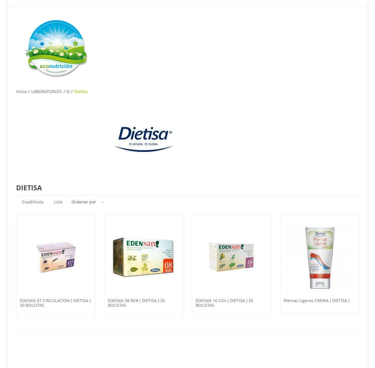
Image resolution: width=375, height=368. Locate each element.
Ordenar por (83, 202)
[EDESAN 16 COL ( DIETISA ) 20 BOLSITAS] (231, 257)
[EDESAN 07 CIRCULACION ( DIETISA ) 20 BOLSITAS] (55, 257)
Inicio (21, 91)
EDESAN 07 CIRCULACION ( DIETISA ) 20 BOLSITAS (55, 303)
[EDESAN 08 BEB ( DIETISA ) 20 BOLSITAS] (143, 257)
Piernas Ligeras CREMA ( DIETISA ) (317, 300)
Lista (58, 201)
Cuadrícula (32, 201)
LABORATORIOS (46, 91)
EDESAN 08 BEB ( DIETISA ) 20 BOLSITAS (136, 303)
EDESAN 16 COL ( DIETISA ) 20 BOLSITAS (224, 303)
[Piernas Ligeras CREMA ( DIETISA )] (319, 257)
